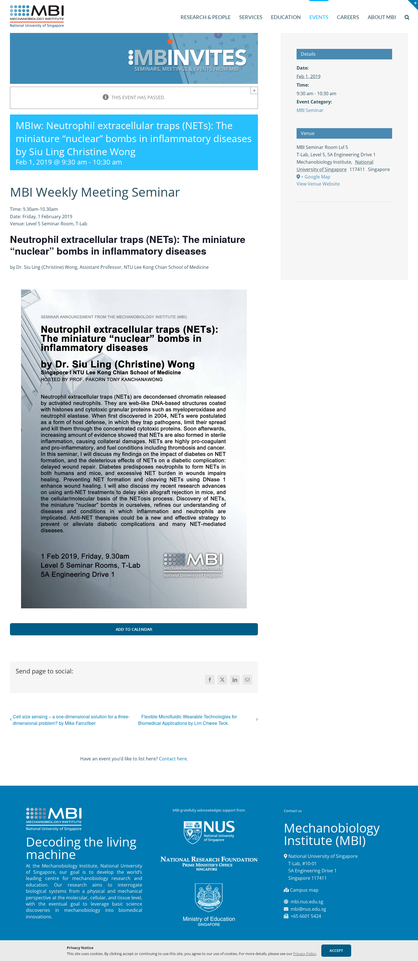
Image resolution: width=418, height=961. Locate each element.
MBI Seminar (310, 110)
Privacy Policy (304, 953)
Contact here (173, 759)
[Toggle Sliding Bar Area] (413, 5)
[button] (407, 16)
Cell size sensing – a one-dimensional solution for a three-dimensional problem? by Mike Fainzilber (71, 719)
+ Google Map (315, 177)
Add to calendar (134, 629)
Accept (336, 950)
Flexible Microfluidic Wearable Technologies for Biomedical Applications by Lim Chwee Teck (187, 720)
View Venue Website (318, 184)
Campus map (304, 890)
